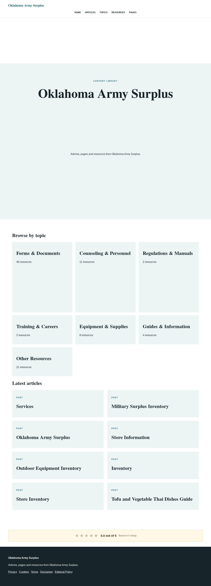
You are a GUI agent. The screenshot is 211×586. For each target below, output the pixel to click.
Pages (132, 12)
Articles (90, 12)
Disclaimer (46, 571)
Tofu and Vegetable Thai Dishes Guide (152, 498)
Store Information (130, 437)
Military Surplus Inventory (140, 406)
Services (24, 406)
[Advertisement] (105, 40)
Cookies (24, 571)
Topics (104, 12)
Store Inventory (32, 498)
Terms (34, 571)
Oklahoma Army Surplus (26, 5)
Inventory (121, 468)
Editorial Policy (64, 571)
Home (78, 12)
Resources (118, 12)
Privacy (12, 571)
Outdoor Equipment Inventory (48, 468)
